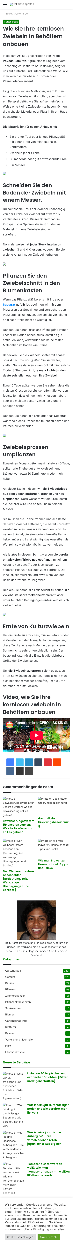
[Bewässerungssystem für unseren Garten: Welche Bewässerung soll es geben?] (19, 807)
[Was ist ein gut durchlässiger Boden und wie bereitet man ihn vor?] (13, 1115)
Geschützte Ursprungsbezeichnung (53, 822)
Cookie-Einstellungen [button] (20, 1237)
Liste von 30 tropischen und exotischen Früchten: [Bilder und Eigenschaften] (47, 1077)
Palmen (10, 1033)
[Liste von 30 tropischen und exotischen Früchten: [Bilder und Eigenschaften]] (13, 1086)
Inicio (8, 13)
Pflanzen (10, 989)
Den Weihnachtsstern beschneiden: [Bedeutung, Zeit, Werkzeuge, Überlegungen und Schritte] (18, 880)
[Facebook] (10, 762)
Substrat (9, 304)
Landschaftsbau (15, 1052)
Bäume (9, 983)
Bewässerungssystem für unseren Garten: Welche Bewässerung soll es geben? (18, 826)
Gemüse (10, 976)
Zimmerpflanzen (15, 995)
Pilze (8, 1045)
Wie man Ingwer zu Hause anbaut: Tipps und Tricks (53, 864)
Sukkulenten (13, 1008)
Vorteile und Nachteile (19, 1039)
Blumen (10, 1014)
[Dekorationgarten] (22, 4)
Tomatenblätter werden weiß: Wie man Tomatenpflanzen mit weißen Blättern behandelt (48, 1169)
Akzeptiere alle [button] (49, 1237)
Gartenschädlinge (16, 1020)
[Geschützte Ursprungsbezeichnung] (54, 806)
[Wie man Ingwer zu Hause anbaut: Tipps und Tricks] (54, 848)
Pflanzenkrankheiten (18, 1001)
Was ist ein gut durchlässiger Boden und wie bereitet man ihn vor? (48, 1109)
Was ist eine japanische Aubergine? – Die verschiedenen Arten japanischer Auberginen (44, 1138)
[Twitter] (20, 762)
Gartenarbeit (21, 13)
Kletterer (10, 1027)
